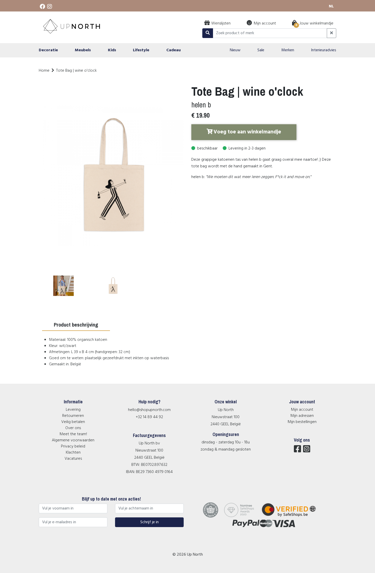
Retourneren (73, 416)
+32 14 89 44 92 (149, 417)
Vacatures (73, 459)
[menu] (187, 50)
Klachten (73, 453)
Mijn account (302, 410)
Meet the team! (73, 434)
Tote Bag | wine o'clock (76, 70)
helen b (201, 105)
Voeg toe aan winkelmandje (247, 132)
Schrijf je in (149, 522)
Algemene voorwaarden (73, 440)
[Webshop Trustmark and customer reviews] (292, 516)
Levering (73, 410)
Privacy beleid (73, 446)
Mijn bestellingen (302, 422)
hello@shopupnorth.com (149, 410)
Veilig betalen (73, 422)
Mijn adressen (302, 416)
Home (44, 70)
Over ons (73, 428)
